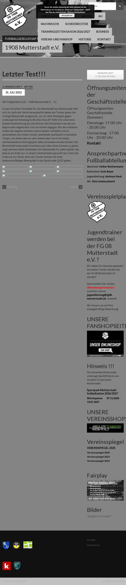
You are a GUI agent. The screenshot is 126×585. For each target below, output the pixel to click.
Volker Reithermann (111, 166)
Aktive (28, 86)
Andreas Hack (113, 176)
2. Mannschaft (12, 86)
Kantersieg (10, 187)
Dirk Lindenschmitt (103, 181)
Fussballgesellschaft (21, 38)
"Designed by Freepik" (99, 516)
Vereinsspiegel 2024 (98, 452)
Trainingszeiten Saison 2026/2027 (65, 31)
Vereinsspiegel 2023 (98, 456)
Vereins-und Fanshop (57, 39)
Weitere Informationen (76, 12)
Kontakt (104, 39)
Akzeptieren (67, 15)
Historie (85, 39)
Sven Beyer (107, 171)
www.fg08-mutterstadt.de (113, 581)
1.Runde (75, 187)
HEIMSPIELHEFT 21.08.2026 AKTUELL (105, 75)
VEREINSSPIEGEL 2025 (101, 448)
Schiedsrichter (76, 24)
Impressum (93, 545)
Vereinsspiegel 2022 (98, 460)
